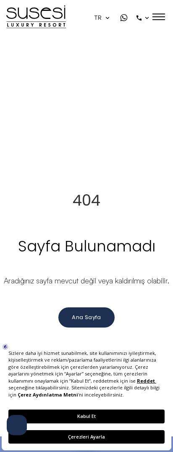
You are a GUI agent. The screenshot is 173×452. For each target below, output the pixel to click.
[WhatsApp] (124, 17)
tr (98, 17)
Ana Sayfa (86, 317)
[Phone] (143, 17)
